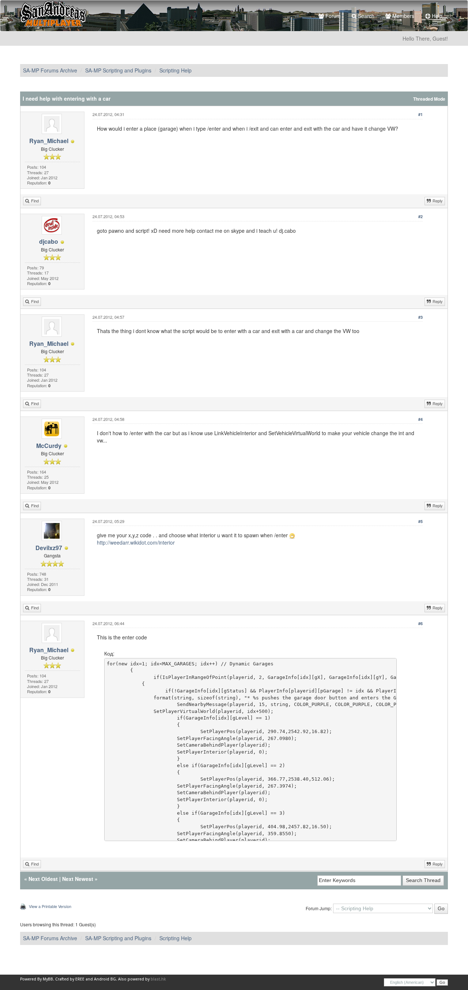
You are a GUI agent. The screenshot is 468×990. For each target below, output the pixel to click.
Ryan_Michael (48, 141)
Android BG (105, 979)
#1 (420, 114)
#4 (420, 419)
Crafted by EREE (69, 979)
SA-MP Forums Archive (50, 70)
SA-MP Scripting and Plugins (118, 70)
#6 (420, 623)
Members (402, 15)
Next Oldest (43, 878)
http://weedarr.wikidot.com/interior (136, 542)
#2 (420, 216)
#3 (420, 317)
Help (436, 15)
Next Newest (77, 878)
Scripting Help (175, 70)
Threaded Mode (429, 99)
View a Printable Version (50, 906)
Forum (332, 15)
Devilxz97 (48, 547)
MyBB (48, 979)
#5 (420, 521)
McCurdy (48, 445)
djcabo (48, 241)
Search (365, 15)
